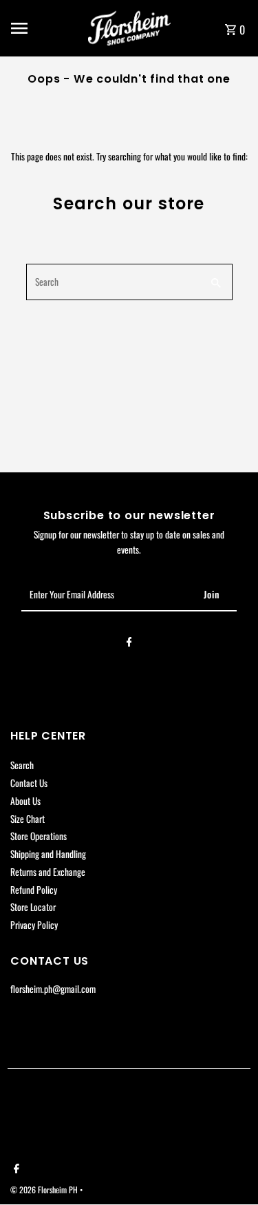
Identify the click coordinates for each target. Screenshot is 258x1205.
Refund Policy (33, 890)
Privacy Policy (34, 925)
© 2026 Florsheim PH (45, 1189)
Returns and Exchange (47, 872)
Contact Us (28, 783)
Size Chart (27, 819)
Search (22, 765)
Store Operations (38, 836)
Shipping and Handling (48, 854)
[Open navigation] (44, 28)
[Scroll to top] (228, 1168)
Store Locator (33, 907)
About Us (25, 801)
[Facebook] (129, 643)
